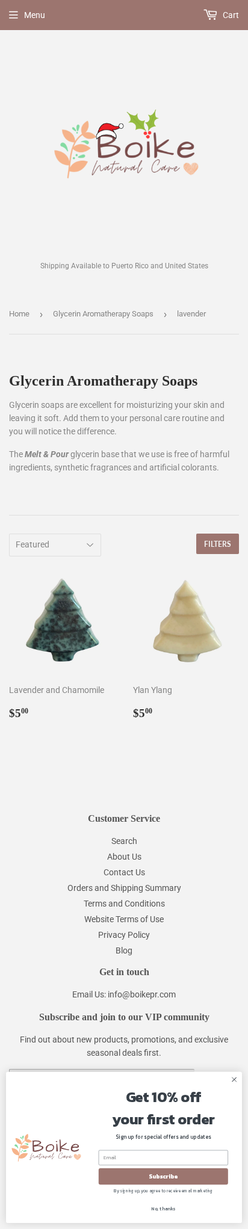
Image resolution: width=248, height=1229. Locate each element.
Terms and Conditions (124, 903)
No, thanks (163, 1208)
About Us (124, 856)
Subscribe (163, 1176)
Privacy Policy (124, 935)
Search (124, 841)
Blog (124, 950)
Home (19, 313)
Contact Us (124, 872)
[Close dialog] (234, 1079)
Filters (217, 544)
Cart (230, 15)
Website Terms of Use (124, 919)
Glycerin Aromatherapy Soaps (103, 313)
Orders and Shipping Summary (124, 888)
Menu (34, 15)
